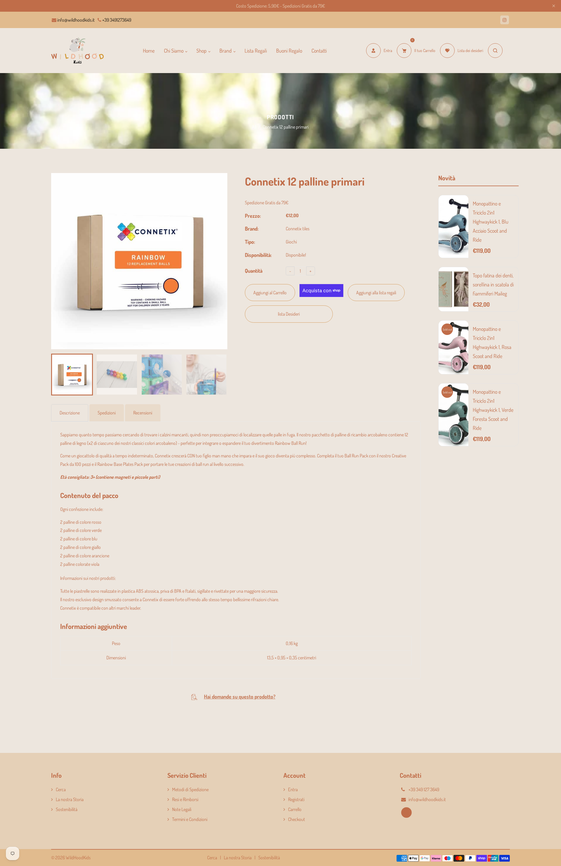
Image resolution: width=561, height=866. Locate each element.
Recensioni (142, 413)
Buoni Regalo (289, 50)
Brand (226, 50)
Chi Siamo (174, 50)
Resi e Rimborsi (185, 799)
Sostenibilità (66, 809)
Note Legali (181, 809)
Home (149, 50)
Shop (202, 50)
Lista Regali (256, 50)
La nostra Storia (70, 799)
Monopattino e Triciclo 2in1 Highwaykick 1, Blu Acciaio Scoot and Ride (490, 221)
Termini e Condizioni (189, 819)
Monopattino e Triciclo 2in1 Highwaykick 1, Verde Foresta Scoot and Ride (493, 409)
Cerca (61, 789)
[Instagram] (504, 19)
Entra (293, 789)
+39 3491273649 (116, 20)
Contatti (319, 50)
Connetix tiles (297, 228)
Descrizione (70, 413)
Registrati (296, 799)
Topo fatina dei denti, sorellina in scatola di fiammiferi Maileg (493, 284)
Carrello (295, 809)
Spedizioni (107, 413)
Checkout (296, 819)
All (254, 127)
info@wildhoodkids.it (75, 20)
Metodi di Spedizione (190, 789)
